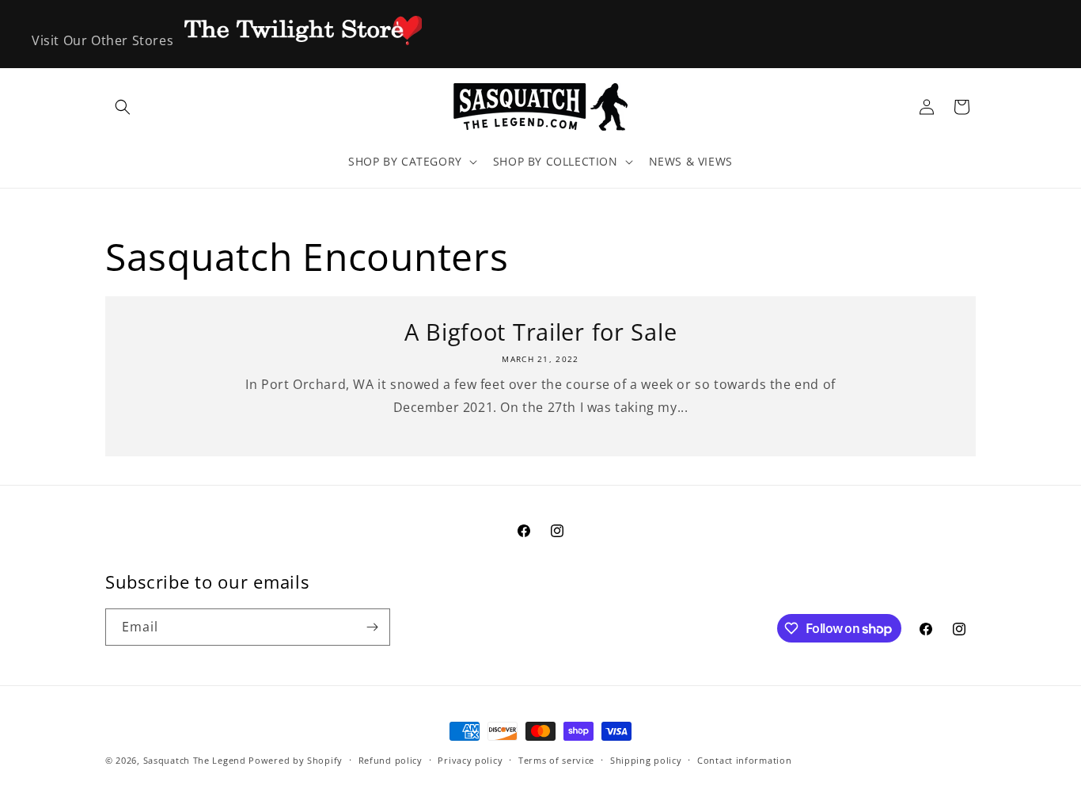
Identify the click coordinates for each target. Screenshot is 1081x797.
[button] (122, 107)
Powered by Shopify (295, 760)
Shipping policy (646, 760)
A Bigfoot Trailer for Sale (540, 332)
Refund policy (390, 760)
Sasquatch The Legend (194, 760)
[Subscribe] (372, 627)
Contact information (744, 760)
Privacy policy (470, 760)
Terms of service (556, 760)
